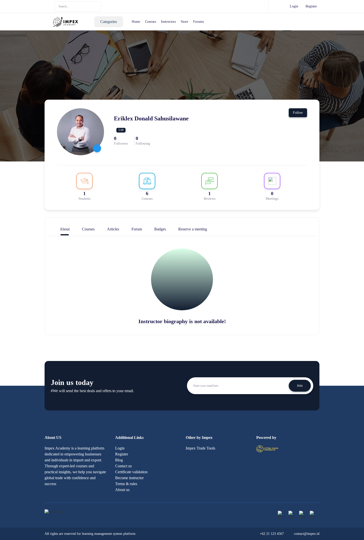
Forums (198, 21)
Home (136, 21)
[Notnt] (267, 448)
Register (311, 6)
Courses (150, 21)
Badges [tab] (160, 229)
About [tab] (65, 229)
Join (300, 385)
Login (294, 6)
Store (184, 21)
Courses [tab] (88, 229)
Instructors (168, 21)
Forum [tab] (136, 229)
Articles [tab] (113, 229)
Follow (298, 112)
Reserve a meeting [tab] (192, 229)
